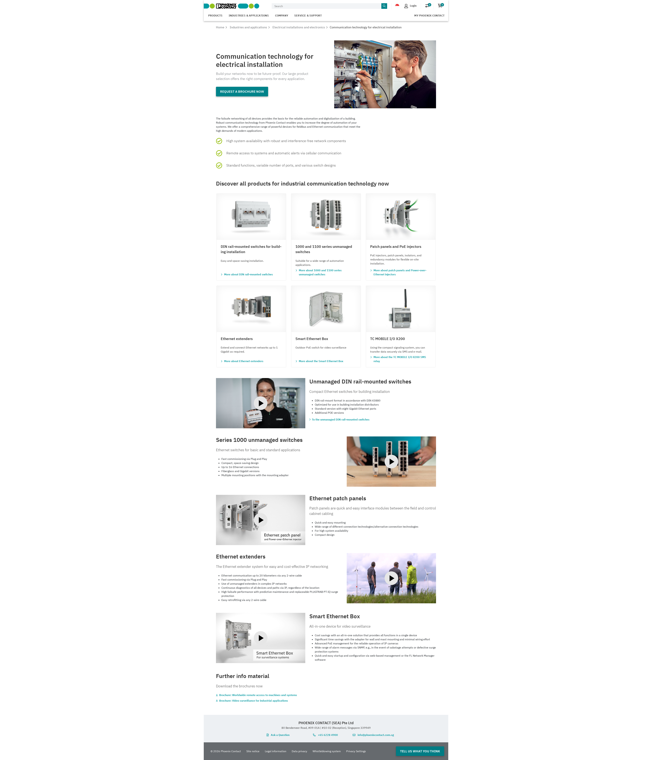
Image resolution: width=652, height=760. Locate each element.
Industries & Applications (249, 15)
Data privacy (299, 751)
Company (281, 15)
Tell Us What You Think (420, 751)
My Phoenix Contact (429, 15)
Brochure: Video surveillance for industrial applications (253, 700)
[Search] (384, 6)
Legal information (275, 751)
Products (215, 15)
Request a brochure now (242, 91)
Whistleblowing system (327, 751)
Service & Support (308, 15)
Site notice (252, 751)
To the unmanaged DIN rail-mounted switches (340, 419)
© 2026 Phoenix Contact (226, 751)
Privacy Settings (356, 751)
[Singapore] (397, 6)
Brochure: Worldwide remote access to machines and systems (258, 695)
